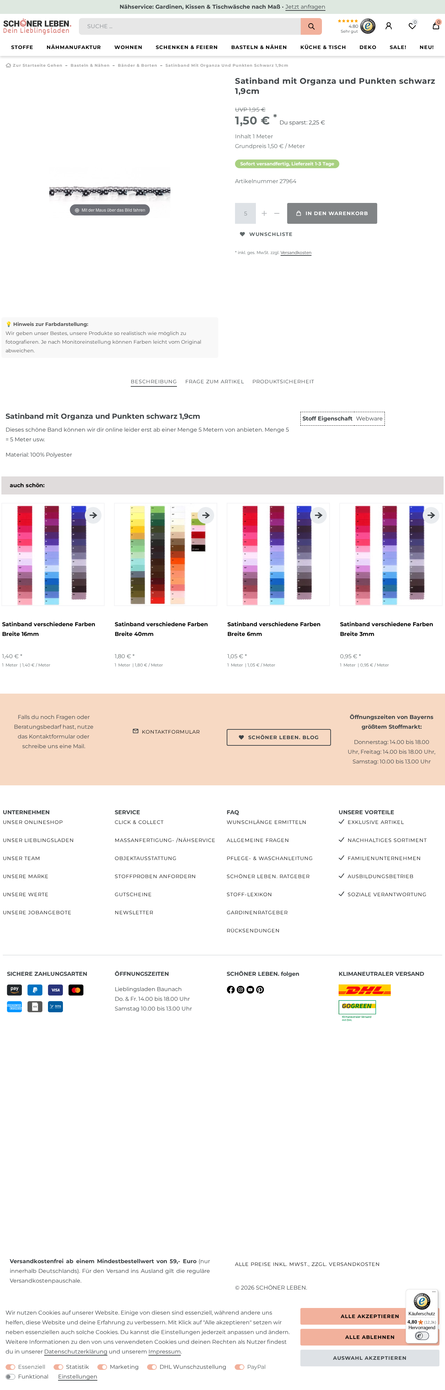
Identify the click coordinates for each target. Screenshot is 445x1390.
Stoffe (22, 47)
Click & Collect (139, 822)
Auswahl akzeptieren (370, 1358)
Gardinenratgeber (257, 912)
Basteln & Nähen (259, 47)
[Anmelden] (388, 26)
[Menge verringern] (276, 213)
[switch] (422, 1336)
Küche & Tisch (323, 47)
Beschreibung (154, 381)
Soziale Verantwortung (387, 894)
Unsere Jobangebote (37, 912)
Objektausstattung (146, 858)
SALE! (398, 47)
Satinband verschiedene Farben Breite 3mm (386, 629)
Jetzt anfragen (305, 6)
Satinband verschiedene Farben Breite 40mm (161, 629)
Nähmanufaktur (74, 47)
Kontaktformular (171, 732)
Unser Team (21, 858)
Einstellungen (77, 1376)
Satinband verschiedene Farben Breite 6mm (274, 629)
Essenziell (31, 1367)
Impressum (164, 1351)
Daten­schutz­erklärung (75, 1351)
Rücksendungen (253, 930)
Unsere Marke (26, 876)
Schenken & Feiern (187, 47)
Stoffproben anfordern (155, 876)
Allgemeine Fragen (258, 840)
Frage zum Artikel (214, 381)
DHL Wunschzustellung (193, 1367)
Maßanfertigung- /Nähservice (165, 840)
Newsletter (134, 912)
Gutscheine (133, 894)
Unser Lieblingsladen (38, 840)
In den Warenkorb (337, 213)
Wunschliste (271, 234)
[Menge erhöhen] (264, 213)
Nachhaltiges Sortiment (387, 840)
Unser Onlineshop (33, 822)
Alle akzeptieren (370, 1316)
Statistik (77, 1367)
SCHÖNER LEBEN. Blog (283, 737)
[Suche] (311, 26)
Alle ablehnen (370, 1337)
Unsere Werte (26, 894)
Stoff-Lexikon (249, 894)
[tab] (154, 382)
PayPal (256, 1367)
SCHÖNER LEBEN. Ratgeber (268, 876)
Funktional (33, 1376)
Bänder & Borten (137, 65)
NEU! (427, 47)
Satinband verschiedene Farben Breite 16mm (48, 629)
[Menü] (434, 1293)
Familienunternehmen (384, 858)
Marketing (124, 1367)
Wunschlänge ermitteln (267, 822)
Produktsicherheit (283, 381)
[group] (53, 554)
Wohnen (128, 47)
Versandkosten (296, 252)
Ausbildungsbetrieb (381, 876)
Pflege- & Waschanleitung (270, 858)
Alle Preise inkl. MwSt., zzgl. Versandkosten (307, 1264)
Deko (368, 47)
